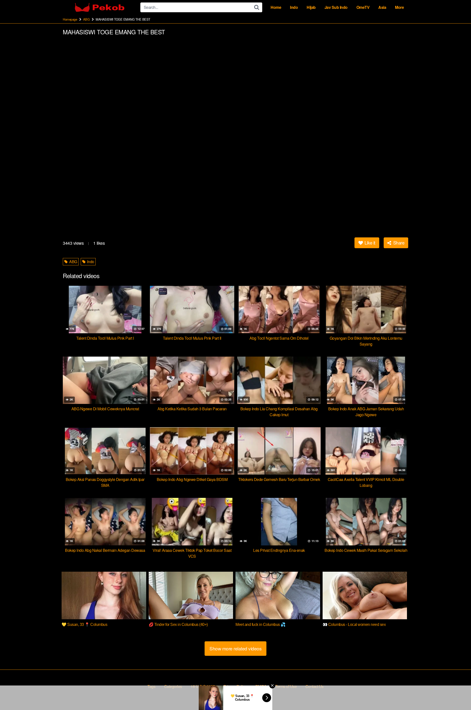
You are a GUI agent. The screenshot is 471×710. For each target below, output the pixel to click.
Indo (294, 7)
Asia (382, 7)
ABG (86, 19)
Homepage (70, 19)
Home (276, 7)
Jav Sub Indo (336, 7)
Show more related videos (235, 648)
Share (398, 242)
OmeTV (363, 7)
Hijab (311, 7)
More (399, 7)
